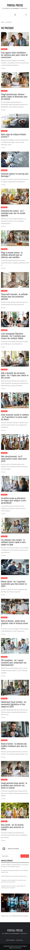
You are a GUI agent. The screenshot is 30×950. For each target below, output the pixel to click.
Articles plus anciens (13, 849)
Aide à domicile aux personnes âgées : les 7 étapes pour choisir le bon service (15, 375)
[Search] (26, 14)
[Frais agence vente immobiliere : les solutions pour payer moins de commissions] (15, 39)
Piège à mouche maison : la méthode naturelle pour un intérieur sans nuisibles (12, 255)
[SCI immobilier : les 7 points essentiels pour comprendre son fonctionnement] (15, 646)
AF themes (18, 947)
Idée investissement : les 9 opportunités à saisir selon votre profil (14, 458)
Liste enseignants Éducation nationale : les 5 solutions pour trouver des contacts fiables (13, 336)
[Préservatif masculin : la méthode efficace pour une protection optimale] (15, 279)
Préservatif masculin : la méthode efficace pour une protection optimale (14, 296)
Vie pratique (4, 49)
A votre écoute (19, 940)
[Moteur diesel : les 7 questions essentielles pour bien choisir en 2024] (15, 567)
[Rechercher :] (11, 856)
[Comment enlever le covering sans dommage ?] (15, 159)
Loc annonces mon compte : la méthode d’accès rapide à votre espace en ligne (13, 542)
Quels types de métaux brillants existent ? (13, 135)
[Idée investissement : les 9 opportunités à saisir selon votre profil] (15, 442)
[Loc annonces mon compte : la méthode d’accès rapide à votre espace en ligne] (15, 525)
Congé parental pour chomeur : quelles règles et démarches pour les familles (14, 96)
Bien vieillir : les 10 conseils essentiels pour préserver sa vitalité (12, 827)
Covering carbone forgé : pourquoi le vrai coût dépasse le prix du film (14, 871)
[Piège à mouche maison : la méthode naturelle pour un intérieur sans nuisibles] (15, 238)
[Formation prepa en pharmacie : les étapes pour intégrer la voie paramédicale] (15, 483)
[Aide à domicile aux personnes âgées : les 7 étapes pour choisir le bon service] (15, 358)
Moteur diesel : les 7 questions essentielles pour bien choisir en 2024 (14, 584)
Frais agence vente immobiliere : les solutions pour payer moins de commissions (14, 55)
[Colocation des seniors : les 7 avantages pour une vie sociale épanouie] (15, 196)
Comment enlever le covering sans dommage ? (14, 175)
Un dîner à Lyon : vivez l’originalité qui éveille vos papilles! (14, 916)
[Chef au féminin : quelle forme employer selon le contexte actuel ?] (15, 606)
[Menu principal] (15, 15)
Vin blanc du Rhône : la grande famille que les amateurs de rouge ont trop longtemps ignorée (15, 865)
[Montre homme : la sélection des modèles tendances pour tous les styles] (15, 729)
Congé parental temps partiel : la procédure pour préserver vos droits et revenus (14, 785)
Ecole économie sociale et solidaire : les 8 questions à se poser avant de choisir (15, 417)
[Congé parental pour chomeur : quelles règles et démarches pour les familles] (15, 80)
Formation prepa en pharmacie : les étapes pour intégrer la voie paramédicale (13, 500)
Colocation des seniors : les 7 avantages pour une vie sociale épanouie (13, 213)
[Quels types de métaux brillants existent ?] (15, 120)
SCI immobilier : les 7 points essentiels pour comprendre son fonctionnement (13, 662)
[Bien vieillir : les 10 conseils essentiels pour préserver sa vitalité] (15, 810)
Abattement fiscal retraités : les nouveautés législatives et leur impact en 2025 (13, 704)
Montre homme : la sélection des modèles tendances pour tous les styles (14, 746)
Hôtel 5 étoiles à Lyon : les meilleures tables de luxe (14, 876)
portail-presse (15, 5)
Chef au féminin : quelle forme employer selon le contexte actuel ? (14, 623)
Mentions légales (10, 940)
